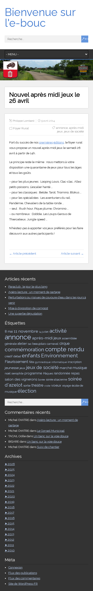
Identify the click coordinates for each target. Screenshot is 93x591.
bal (29, 344)
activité (58, 331)
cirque (64, 343)
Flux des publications (22, 573)
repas (75, 373)
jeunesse (12, 368)
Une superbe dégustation (25, 313)
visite (47, 385)
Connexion (15, 567)
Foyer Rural (21, 128)
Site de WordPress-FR (23, 583)
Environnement (59, 355)
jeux (22, 368)
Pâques (48, 373)
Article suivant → (72, 253)
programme (33, 373)
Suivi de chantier (48, 447)
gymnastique (43, 362)
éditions (58, 142)
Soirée (41, 379)
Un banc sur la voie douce (51, 436)
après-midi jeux (46, 338)
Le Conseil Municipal (51, 430)
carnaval (52, 343)
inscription (75, 362)
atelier (22, 343)
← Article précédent (22, 253)
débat (17, 356)
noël (8, 373)
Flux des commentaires (24, 578)
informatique (59, 362)
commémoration (24, 349)
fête (31, 362)
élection (27, 391)
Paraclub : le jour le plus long (27, 286)
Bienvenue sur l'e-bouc (40, 17)
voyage (66, 385)
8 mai (9, 331)
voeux (56, 385)
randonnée (62, 373)
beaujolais (39, 343)
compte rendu (64, 349)
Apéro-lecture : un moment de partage (34, 292)
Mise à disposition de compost (28, 308)
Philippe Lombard (23, 120)
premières (46, 142)
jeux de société (74, 131)
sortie (26, 385)
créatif (8, 356)
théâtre (37, 385)
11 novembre (26, 331)
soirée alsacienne (56, 379)
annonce (62, 128)
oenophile (17, 373)
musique (80, 368)
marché (66, 368)
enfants (31, 355)
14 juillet (44, 331)
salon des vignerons (21, 379)
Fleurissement (16, 362)
